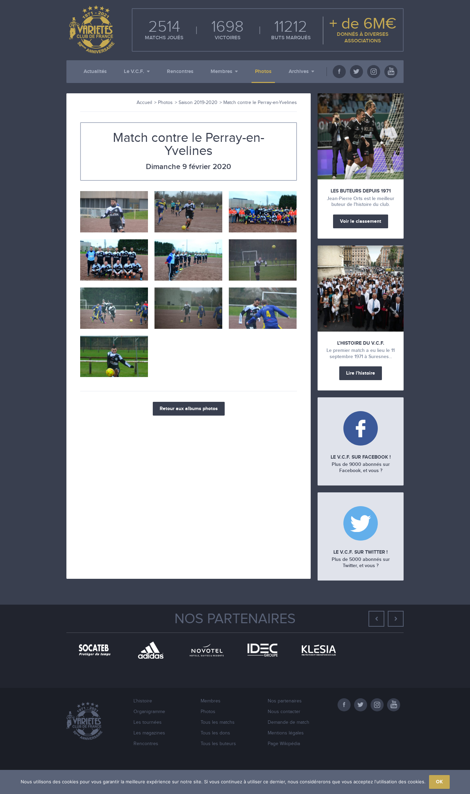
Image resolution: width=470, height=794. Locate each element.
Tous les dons (215, 733)
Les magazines (149, 733)
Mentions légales (286, 733)
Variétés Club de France (90, 29)
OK (439, 782)
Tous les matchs (218, 722)
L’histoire (142, 701)
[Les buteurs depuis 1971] (361, 136)
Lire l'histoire (360, 373)
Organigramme (149, 711)
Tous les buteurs (218, 743)
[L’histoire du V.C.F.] (361, 288)
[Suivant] (396, 619)
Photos (263, 71)
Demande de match (288, 722)
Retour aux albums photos (189, 408)
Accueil (144, 102)
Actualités (95, 71)
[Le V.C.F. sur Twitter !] (360, 524)
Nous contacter (284, 711)
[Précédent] (376, 619)
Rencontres (180, 71)
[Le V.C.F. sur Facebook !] (360, 429)
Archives (299, 71)
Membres (221, 71)
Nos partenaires (235, 619)
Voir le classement (360, 221)
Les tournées (147, 722)
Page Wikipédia (284, 743)
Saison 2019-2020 (198, 102)
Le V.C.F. (134, 71)
